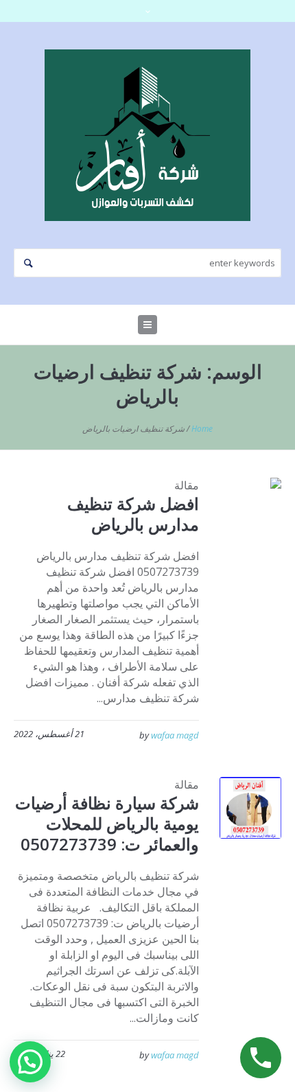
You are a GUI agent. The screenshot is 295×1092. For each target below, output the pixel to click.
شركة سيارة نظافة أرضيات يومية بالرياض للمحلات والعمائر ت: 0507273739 (107, 823)
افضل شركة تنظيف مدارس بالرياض (133, 513)
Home (202, 428)
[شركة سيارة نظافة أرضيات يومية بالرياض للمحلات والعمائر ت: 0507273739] (250, 808)
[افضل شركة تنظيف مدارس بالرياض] (250, 508)
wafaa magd (175, 735)
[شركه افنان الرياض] (147, 135)
